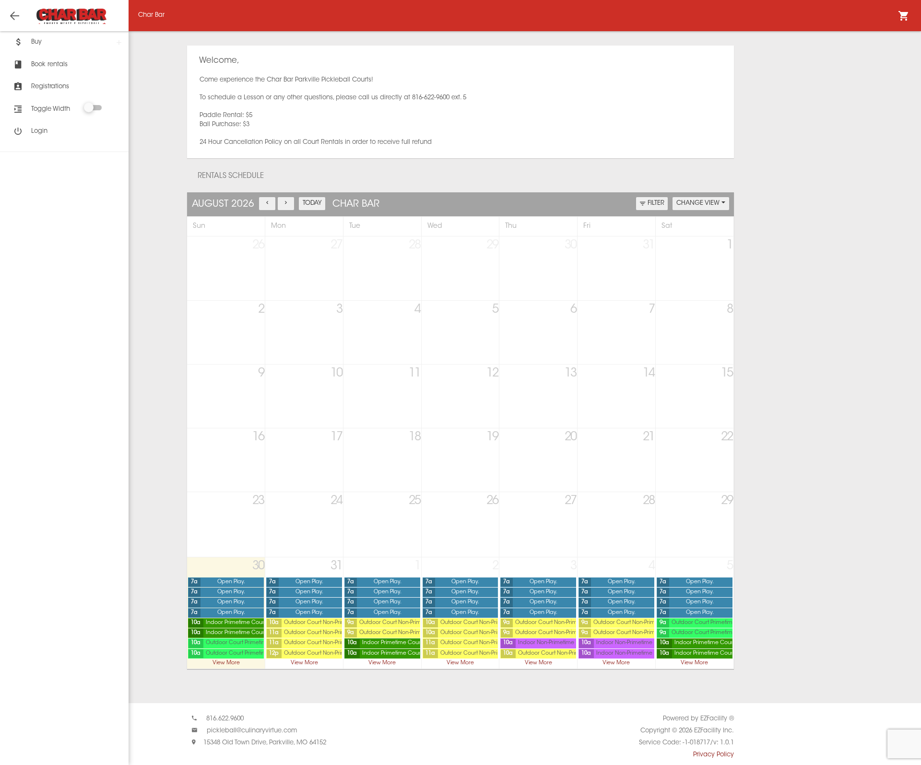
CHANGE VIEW (698, 203)
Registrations (50, 86)
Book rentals (49, 64)
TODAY (312, 203)
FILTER (656, 203)
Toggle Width (50, 109)
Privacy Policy (713, 755)
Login (39, 131)
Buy (36, 42)
